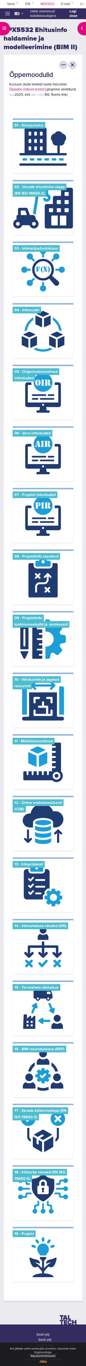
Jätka (43, 1361)
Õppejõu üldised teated (26, 89)
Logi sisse (73, 13)
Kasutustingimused (43, 1355)
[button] (18, 13)
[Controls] (63, 65)
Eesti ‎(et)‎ (43, 1334)
